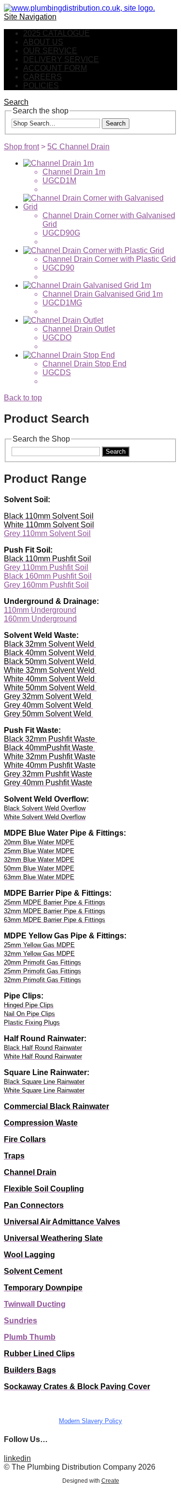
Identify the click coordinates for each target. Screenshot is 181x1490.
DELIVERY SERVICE (61, 59)
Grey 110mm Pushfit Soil (46, 567)
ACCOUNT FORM (55, 68)
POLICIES (41, 85)
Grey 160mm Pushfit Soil (46, 585)
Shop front (21, 147)
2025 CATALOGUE (56, 33)
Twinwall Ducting (35, 1304)
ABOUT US (43, 42)
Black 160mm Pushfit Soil (48, 576)
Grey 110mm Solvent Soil (47, 533)
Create (110, 1480)
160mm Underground (40, 619)
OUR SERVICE (50, 51)
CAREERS (42, 77)
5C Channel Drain (78, 147)
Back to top (23, 398)
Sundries (20, 1320)
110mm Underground (40, 610)
